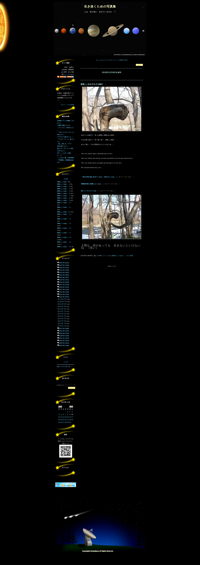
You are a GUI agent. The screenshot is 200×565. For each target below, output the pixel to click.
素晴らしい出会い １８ (120, 255)
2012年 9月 (62, 306)
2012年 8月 (62, 309)
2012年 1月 (62, 326)
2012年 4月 (62, 318)
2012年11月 (62, 301)
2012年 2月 (62, 323)
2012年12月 (62, 299)
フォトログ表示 (68, 74)
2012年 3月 (62, 321)
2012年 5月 (62, 316)
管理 (131, 255)
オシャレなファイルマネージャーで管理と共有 (112, 60)
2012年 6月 (62, 314)
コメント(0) (106, 255)
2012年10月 (62, 304)
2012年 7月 (62, 311)
